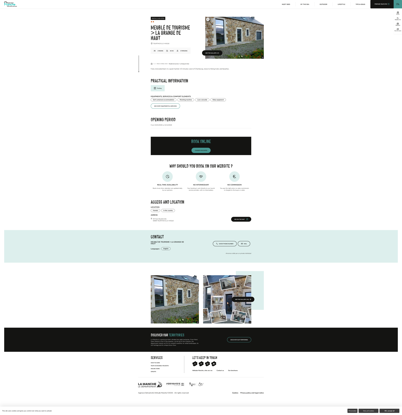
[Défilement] (141, 61)
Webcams (398, 25)
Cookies (235, 393)
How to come (397, 30)
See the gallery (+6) (242, 299)
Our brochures (233, 370)
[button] (207, 19)
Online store (155, 368)
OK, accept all (389, 411)
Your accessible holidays (160, 365)
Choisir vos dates (201, 150)
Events (397, 14)
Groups (153, 371)
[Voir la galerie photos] (175, 299)
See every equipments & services (165, 106)
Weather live (398, 19)
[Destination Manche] (10, 4)
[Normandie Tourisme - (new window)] (175, 384)
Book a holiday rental (162, 63)
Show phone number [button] (226, 243)
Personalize (352, 411)
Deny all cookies (368, 411)
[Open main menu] (398, 4)
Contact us (220, 370)
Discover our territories (239, 340)
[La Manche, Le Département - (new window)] (150, 384)
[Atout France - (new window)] (196, 384)
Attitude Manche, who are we (202, 370)
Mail (245, 244)
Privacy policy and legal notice (252, 393)
